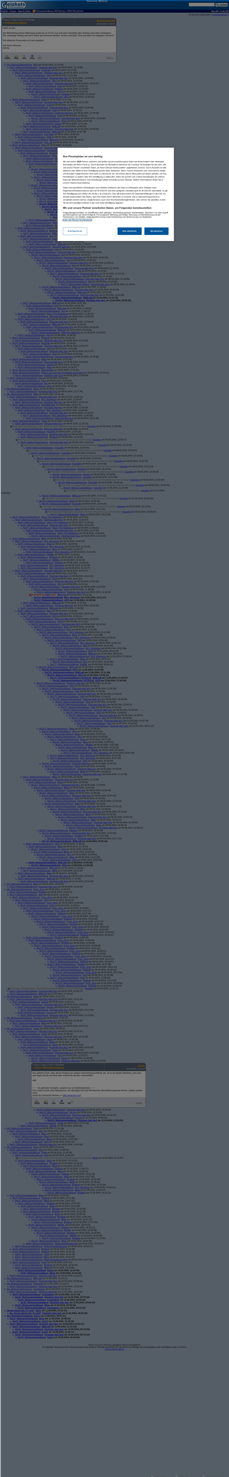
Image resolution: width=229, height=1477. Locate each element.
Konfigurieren (75, 231)
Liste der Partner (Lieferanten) (77, 220)
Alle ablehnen (129, 231)
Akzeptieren (156, 231)
